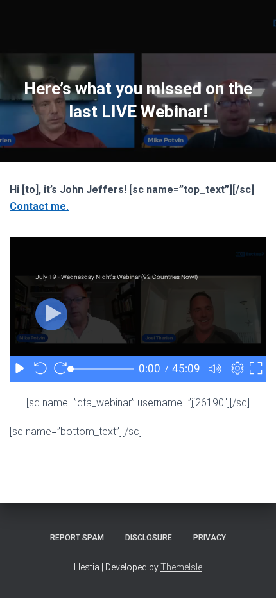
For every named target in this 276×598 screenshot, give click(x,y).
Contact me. (39, 206)
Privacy (209, 537)
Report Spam (77, 537)
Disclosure (148, 537)
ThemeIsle (181, 567)
